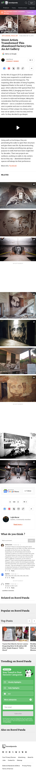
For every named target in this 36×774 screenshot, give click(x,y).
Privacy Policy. (8, 721)
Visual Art (14, 35)
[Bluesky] (16, 752)
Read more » (18, 524)
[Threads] (19, 752)
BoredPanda (11, 3)
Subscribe (18, 714)
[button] (29, 621)
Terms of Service (7, 768)
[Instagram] (6, 752)
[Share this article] (32, 68)
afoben (7, 584)
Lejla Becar (9, 59)
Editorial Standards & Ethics (11, 765)
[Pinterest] (9, 752)
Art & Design (6, 35)
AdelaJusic (8, 544)
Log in (31, 2)
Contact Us (11, 760)
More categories (10, 700)
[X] (13, 752)
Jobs (4, 760)
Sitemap (19, 760)
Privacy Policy (26, 765)
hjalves (7, 574)
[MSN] (22, 752)
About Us (30, 757)
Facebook (13, 166)
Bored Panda (9, 746)
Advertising (21, 757)
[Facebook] (3, 752)
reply (12, 570)
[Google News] (26, 752)
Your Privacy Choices (9, 757)
